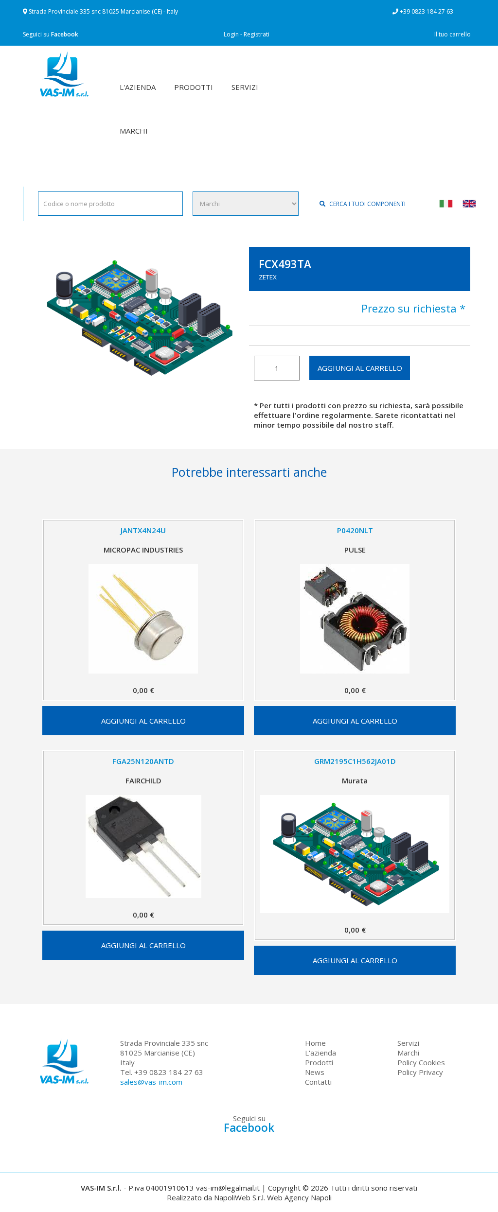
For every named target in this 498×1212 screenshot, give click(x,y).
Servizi (408, 1043)
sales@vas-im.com (151, 1082)
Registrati (256, 34)
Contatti (318, 1082)
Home (315, 1043)
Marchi (408, 1052)
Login (231, 34)
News (314, 1072)
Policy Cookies (421, 1062)
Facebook (64, 34)
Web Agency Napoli (299, 1197)
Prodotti (319, 1062)
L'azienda (320, 1052)
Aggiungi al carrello (360, 368)
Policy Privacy (420, 1072)
